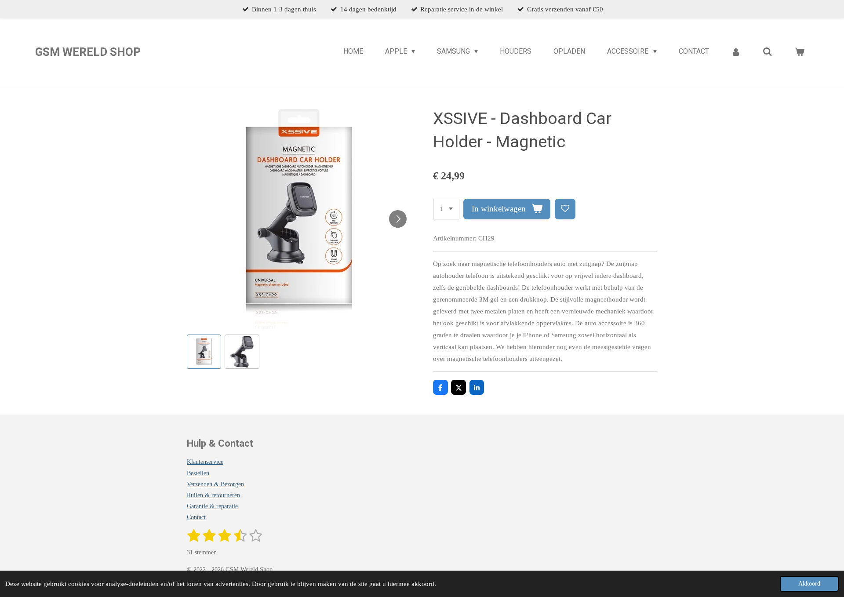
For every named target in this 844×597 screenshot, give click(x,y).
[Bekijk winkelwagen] (799, 52)
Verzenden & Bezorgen (215, 484)
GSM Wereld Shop (88, 51)
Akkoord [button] (809, 583)
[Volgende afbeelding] (398, 219)
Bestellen (198, 473)
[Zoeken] (767, 52)
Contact (196, 517)
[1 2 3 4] (446, 209)
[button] (204, 352)
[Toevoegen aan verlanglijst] (565, 209)
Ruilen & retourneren (213, 495)
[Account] (735, 52)
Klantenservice (205, 462)
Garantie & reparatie (212, 506)
